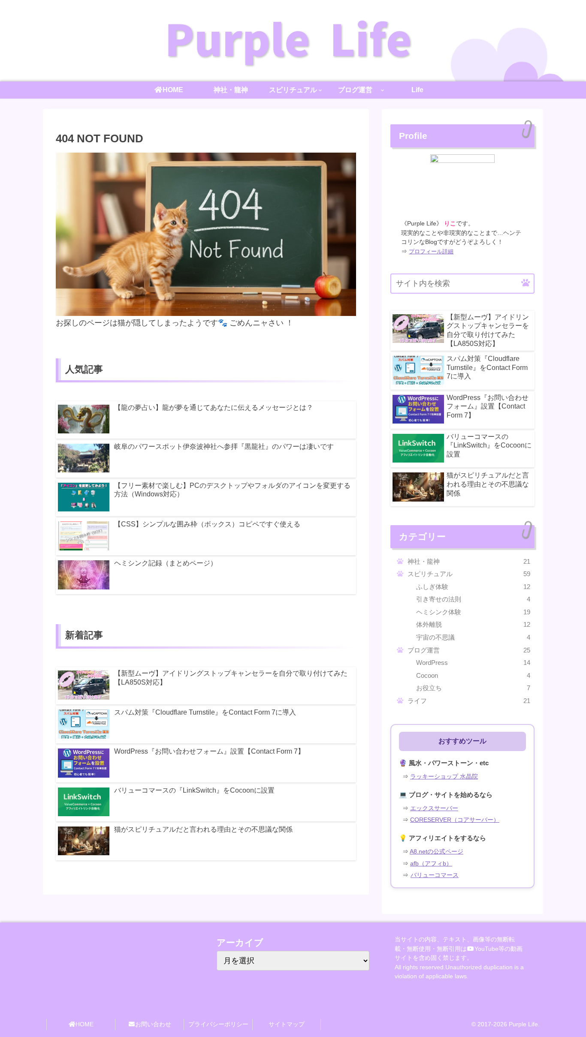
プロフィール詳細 (431, 252)
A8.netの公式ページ (436, 851)
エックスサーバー (434, 808)
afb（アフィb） (431, 863)
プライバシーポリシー (218, 1024)
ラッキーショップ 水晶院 (444, 776)
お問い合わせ (153, 1024)
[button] (525, 283)
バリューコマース (435, 875)
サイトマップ (287, 1024)
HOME (85, 1024)
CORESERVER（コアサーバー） (454, 820)
